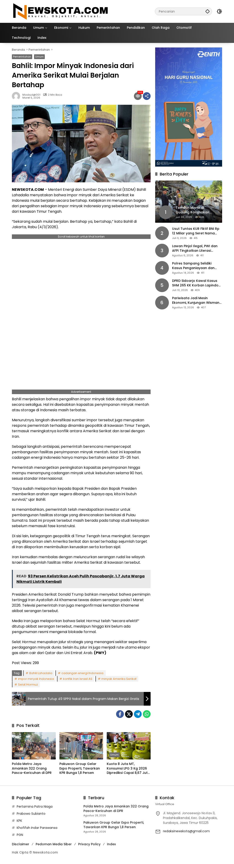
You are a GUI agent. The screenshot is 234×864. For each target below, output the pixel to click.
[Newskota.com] (61, 11)
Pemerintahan (22, 56)
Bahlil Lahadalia (40, 673)
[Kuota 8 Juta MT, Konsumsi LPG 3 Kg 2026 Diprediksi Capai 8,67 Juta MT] (129, 745)
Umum (39, 56)
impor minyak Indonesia (36, 679)
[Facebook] (120, 714)
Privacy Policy (89, 844)
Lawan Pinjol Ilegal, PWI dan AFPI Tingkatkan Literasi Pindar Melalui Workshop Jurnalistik (195, 248)
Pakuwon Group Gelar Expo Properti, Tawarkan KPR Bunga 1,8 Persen (79, 768)
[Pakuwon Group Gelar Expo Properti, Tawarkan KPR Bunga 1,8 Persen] (81, 745)
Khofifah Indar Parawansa (37, 827)
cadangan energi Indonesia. (82, 673)
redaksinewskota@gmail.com (186, 831)
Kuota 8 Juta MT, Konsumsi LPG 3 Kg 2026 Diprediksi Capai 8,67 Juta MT (128, 768)
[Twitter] (129, 714)
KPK (19, 820)
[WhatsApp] (147, 714)
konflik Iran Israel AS (77, 679)
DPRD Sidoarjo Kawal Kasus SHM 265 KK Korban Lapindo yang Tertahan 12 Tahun (195, 283)
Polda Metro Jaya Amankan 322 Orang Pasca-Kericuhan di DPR (32, 768)
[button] (207, 11)
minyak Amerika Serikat (118, 679)
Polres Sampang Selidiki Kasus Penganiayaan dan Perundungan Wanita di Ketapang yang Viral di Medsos (193, 265)
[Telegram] (138, 714)
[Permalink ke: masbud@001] (17, 96)
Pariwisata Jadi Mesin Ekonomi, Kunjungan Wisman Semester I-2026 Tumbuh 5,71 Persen (196, 300)
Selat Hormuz (28, 684)
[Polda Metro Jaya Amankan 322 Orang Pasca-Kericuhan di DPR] (34, 745)
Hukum (19, 755)
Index (111, 844)
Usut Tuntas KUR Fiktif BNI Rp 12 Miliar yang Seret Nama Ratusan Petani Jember (195, 231)
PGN (20, 835)
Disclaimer (20, 844)
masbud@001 (31, 95)
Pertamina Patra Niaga (35, 806)
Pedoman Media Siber (54, 844)
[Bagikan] (147, 96)
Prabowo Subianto (31, 813)
